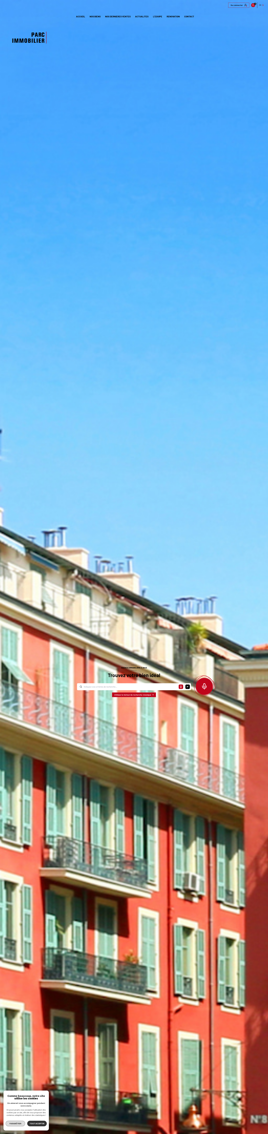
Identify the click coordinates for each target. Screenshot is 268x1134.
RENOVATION (173, 16)
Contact (189, 16)
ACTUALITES (142, 16)
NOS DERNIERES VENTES (118, 16)
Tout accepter (37, 1123)
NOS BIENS (95, 16)
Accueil (80, 16)
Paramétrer (15, 1123)
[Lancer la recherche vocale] (204, 686)
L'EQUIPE (157, 16)
